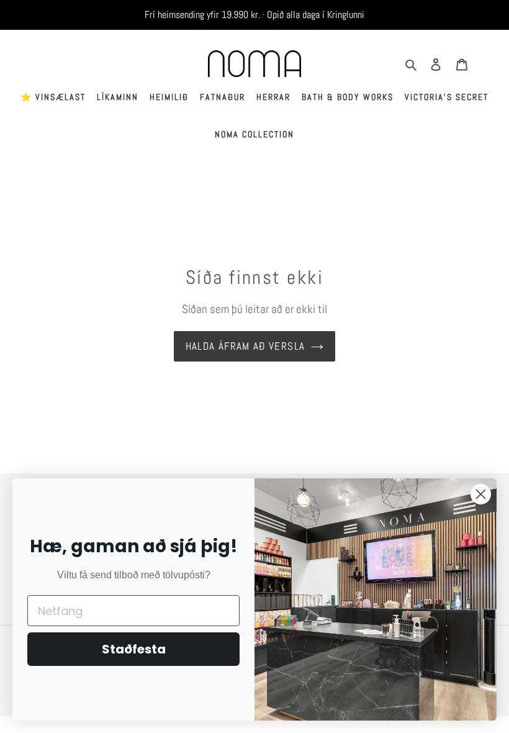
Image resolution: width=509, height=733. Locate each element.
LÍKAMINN (117, 96)
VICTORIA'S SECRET (447, 96)
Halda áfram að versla (245, 346)
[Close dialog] (481, 494)
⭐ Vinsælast (53, 96)
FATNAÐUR (222, 96)
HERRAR (273, 96)
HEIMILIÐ (169, 96)
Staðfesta (134, 649)
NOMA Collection (254, 134)
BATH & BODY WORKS (348, 96)
